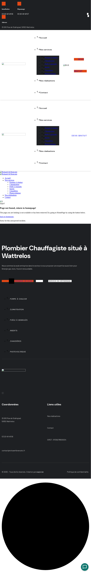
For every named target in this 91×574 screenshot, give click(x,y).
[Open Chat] (85, 567)
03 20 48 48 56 (7, 436)
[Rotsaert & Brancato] (8, 172)
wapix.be (40, 472)
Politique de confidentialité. (78, 472)
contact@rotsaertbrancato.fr (13, 450)
